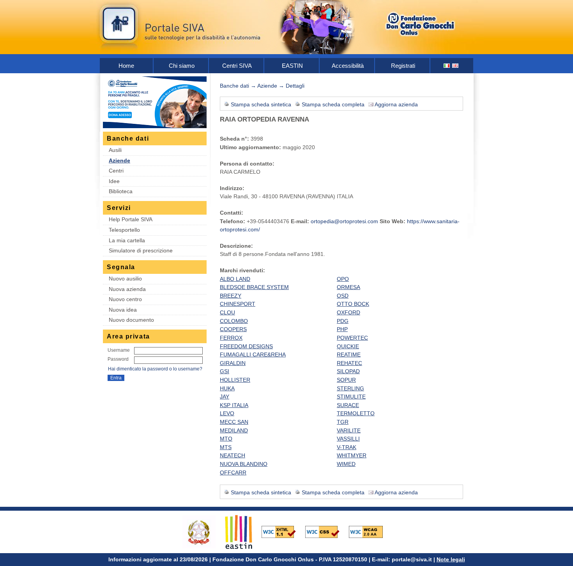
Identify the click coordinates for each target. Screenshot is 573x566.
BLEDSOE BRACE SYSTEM (254, 287)
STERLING (350, 388)
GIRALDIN (233, 363)
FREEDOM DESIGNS (246, 346)
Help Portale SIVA (130, 219)
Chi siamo (182, 65)
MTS (226, 447)
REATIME (349, 354)
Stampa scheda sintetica (261, 104)
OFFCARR (233, 472)
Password (118, 359)
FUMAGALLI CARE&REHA (253, 354)
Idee (114, 181)
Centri (116, 171)
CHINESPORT (237, 304)
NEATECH (232, 455)
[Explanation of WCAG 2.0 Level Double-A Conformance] (370, 531)
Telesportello (124, 230)
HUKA (227, 388)
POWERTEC (352, 338)
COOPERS (233, 329)
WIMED (346, 464)
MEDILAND (234, 430)
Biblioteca (121, 191)
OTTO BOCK (353, 304)
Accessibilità (348, 65)
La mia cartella (127, 240)
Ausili (115, 150)
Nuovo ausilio (125, 278)
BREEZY (230, 296)
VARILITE (349, 430)
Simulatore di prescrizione (141, 250)
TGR (342, 422)
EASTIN (292, 65)
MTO (226, 439)
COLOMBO (234, 321)
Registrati (403, 65)
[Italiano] (447, 65)
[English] (455, 65)
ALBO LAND (235, 279)
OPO (343, 279)
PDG (342, 321)
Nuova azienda (127, 289)
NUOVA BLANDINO (243, 464)
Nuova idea (123, 310)
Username (119, 350)
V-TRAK (346, 447)
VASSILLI (348, 439)
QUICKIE (348, 346)
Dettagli (295, 86)
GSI (224, 371)
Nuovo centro (125, 299)
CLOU (227, 312)
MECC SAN (234, 422)
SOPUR (346, 380)
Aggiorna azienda (396, 104)
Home (126, 65)
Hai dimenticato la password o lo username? (155, 369)
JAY (224, 396)
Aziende (119, 160)
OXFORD (348, 312)
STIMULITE (351, 396)
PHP (342, 329)
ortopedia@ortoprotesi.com (344, 221)
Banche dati (234, 86)
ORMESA (348, 287)
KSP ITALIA (234, 405)
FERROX (231, 338)
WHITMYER (351, 455)
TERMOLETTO (356, 413)
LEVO (227, 413)
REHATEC (349, 363)
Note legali (451, 559)
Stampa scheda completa (333, 104)
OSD (342, 296)
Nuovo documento (131, 320)
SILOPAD (348, 371)
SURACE (348, 405)
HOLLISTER (235, 380)
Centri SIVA (237, 65)
